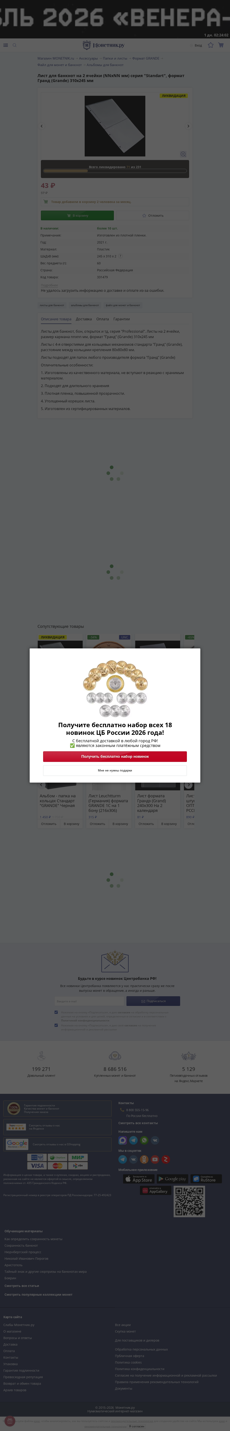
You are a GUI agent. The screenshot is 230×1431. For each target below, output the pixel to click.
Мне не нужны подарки (115, 770)
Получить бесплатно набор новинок (115, 756)
